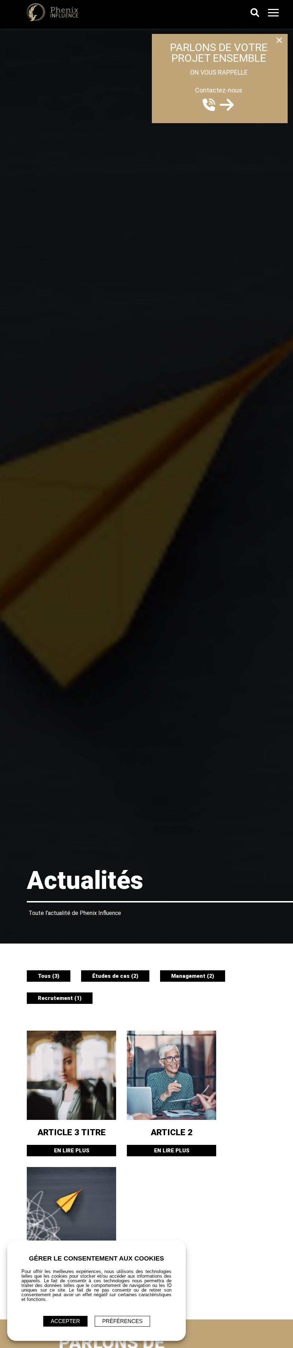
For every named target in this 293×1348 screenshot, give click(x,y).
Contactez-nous (218, 90)
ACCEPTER (65, 1321)
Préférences (122, 1321)
